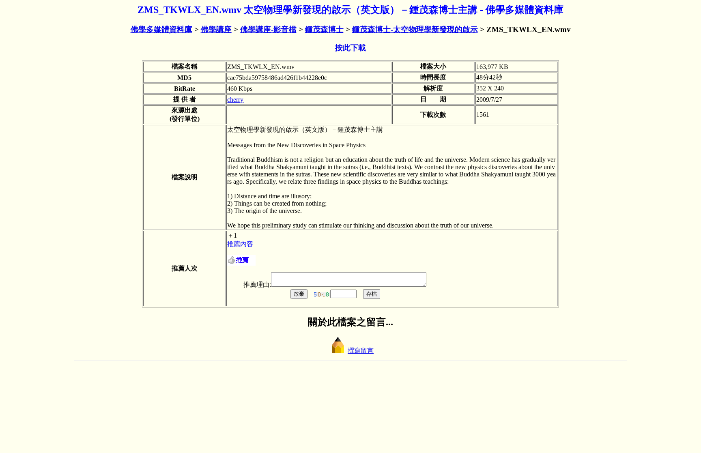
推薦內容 (240, 243)
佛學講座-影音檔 (268, 29)
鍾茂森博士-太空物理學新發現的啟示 (415, 29)
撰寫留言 (361, 350)
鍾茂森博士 (324, 29)
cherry (235, 99)
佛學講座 (216, 29)
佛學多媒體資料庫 (161, 29)
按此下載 (350, 47)
